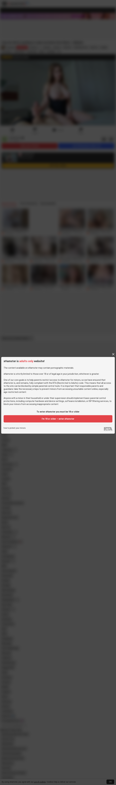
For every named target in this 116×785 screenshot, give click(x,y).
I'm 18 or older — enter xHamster (58, 419)
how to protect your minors (15, 428)
